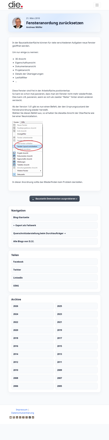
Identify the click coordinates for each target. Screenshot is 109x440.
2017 (59, 338)
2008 (15, 378)
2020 (15, 330)
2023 (59, 314)
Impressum (22, 409)
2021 (59, 322)
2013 (59, 354)
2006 (15, 386)
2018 (15, 338)
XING (16, 285)
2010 (15, 370)
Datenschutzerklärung (22, 412)
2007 (59, 378)
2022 (15, 322)
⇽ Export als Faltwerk (24, 225)
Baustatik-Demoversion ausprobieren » (54, 198)
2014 (15, 354)
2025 (59, 306)
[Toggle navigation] (97, 5)
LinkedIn (18, 277)
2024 (15, 314)
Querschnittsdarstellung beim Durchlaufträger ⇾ (39, 233)
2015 (59, 346)
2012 (15, 362)
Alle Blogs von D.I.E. (23, 241)
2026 (15, 306)
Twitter (17, 269)
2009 (59, 370)
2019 (59, 330)
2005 (59, 386)
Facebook (18, 261)
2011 (59, 362)
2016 (15, 346)
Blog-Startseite (21, 217)
